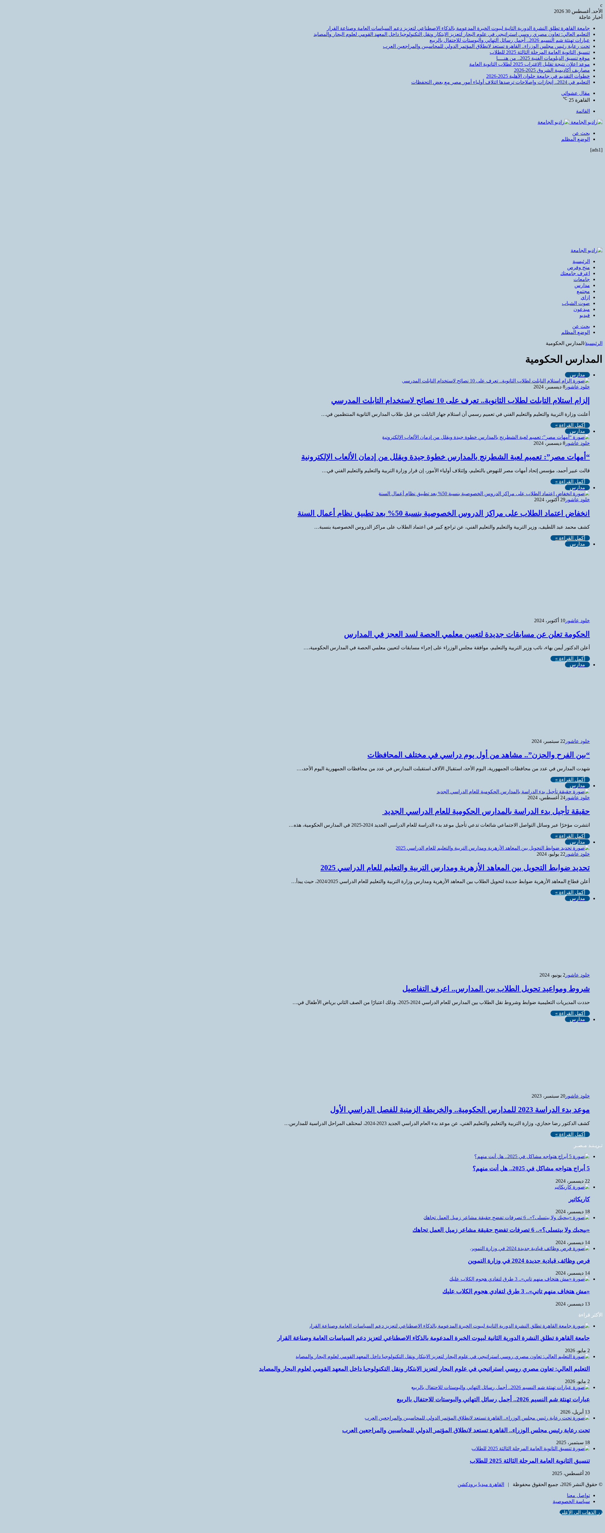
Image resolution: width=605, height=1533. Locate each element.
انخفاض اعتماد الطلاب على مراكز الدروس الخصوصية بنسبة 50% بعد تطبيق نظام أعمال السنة (443, 513)
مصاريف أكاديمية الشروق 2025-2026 (552, 70)
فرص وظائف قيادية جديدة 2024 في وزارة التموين (529, 1260)
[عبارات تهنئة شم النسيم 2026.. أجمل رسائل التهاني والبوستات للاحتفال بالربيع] (500, 1387)
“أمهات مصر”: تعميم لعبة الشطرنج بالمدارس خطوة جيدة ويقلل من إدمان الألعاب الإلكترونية (445, 457)
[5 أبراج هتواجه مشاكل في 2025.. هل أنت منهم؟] (532, 1156)
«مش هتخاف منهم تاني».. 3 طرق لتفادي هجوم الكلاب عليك (516, 1291)
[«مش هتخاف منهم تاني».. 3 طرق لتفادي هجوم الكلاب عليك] (519, 1279)
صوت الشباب (576, 303)
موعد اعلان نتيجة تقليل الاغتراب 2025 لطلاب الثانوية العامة (529, 64)
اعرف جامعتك (575, 273)
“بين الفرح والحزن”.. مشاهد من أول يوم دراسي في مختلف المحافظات (478, 755)
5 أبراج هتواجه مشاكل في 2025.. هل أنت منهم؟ (531, 1168)
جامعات (581, 279)
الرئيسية (581, 261)
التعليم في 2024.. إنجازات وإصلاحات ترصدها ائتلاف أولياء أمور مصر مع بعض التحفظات (500, 82)
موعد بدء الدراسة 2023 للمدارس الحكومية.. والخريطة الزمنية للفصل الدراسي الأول (460, 1109)
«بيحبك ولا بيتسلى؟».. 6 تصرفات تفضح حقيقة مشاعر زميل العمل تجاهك (501, 1229)
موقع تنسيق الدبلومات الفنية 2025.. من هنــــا (543, 58)
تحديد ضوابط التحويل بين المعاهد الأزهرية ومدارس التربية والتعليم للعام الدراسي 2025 (455, 868)
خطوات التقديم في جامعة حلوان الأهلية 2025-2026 (538, 76)
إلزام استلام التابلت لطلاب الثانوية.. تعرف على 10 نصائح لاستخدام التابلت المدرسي (460, 400)
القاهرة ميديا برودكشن (481, 1484)
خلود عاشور (577, 386)
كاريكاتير (579, 1199)
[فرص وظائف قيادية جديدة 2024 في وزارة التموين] (530, 1248)
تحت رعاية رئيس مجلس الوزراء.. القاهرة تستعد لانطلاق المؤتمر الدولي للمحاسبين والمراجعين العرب (486, 46)
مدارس (582, 285)
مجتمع (583, 291)
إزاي (585, 297)
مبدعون (581, 309)
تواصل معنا (578, 1495)
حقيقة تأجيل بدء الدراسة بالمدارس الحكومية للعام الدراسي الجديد (486, 811)
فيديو (584, 315)
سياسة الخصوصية (571, 1501)
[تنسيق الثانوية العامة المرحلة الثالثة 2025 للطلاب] (530, 1448)
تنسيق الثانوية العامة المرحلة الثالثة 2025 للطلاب (540, 52)
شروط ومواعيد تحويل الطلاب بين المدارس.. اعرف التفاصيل (496, 989)
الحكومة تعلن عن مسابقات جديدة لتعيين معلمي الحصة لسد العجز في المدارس (467, 634)
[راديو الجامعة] (570, 122)
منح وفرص (578, 267)
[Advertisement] (302, 200)
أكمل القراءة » (570, 425)
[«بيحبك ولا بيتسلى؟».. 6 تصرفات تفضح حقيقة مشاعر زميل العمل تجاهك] (506, 1217)
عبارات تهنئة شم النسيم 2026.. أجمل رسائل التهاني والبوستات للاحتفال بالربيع (509, 40)
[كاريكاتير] (572, 1187)
